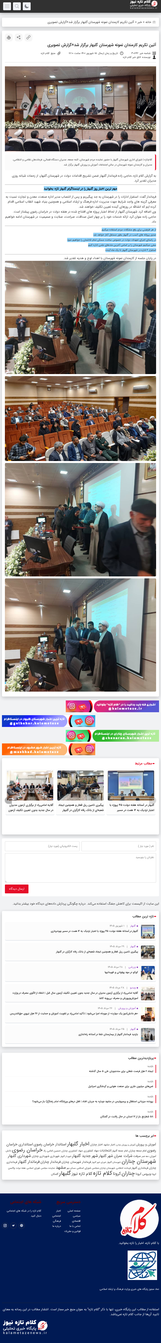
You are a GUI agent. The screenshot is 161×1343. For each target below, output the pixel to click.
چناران (128, 1173)
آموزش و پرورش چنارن (125, 1145)
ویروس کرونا (143, 1173)
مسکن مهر (71, 1168)
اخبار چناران (96, 1145)
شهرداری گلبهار (19, 1156)
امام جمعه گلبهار (120, 1151)
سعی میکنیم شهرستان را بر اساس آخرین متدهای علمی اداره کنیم (122, 245)
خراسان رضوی (27, 1150)
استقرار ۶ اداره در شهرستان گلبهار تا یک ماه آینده (130, 250)
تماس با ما (75, 1226)
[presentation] (152, 800)
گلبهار (65, 1173)
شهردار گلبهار (65, 1156)
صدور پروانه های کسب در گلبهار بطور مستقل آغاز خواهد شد (124, 235)
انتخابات (105, 1150)
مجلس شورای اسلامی (88, 1168)
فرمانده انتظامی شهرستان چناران (115, 1168)
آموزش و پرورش (146, 1144)
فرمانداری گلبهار (140, 1168)
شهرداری (54, 1156)
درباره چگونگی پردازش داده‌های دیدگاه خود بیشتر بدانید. (49, 903)
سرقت (137, 1156)
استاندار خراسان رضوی (50, 1144)
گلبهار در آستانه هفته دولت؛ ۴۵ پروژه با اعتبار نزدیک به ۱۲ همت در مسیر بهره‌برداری (132, 810)
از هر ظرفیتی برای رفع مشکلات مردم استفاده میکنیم (129, 230)
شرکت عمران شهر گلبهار (115, 1156)
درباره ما (56, 1226)
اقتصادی (76, 1221)
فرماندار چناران (50, 1162)
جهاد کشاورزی (91, 1151)
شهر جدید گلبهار (85, 1156)
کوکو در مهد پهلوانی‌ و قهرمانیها (121, 972)
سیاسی (76, 1216)
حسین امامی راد (52, 1151)
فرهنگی (57, 1221)
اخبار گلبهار (78, 1144)
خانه (148, 22)
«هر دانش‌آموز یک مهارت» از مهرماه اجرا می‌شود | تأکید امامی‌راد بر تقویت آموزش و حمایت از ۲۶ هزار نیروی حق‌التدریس (74, 1014)
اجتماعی (56, 1216)
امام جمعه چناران (137, 1151)
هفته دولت (21, 1168)
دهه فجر (145, 1156)
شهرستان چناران (139, 1161)
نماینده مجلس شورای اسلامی (41, 1168)
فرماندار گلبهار (29, 1162)
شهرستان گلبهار (114, 1162)
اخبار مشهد (109, 1145)
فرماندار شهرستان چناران (76, 1162)
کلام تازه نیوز (82, 1174)
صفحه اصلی (74, 1211)
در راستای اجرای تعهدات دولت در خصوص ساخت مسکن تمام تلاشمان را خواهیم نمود (111, 240)
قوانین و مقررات (72, 1231)
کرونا (117, 1173)
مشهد (61, 1167)
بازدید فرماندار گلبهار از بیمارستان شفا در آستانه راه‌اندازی (108, 1034)
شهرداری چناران (40, 1156)
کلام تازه (102, 1173)
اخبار (58, 1211)
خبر (140, 22)
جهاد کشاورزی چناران (72, 1151)
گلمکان (54, 1174)
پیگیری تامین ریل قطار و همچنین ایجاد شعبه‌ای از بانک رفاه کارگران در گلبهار (97, 952)
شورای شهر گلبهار (99, 1162)
